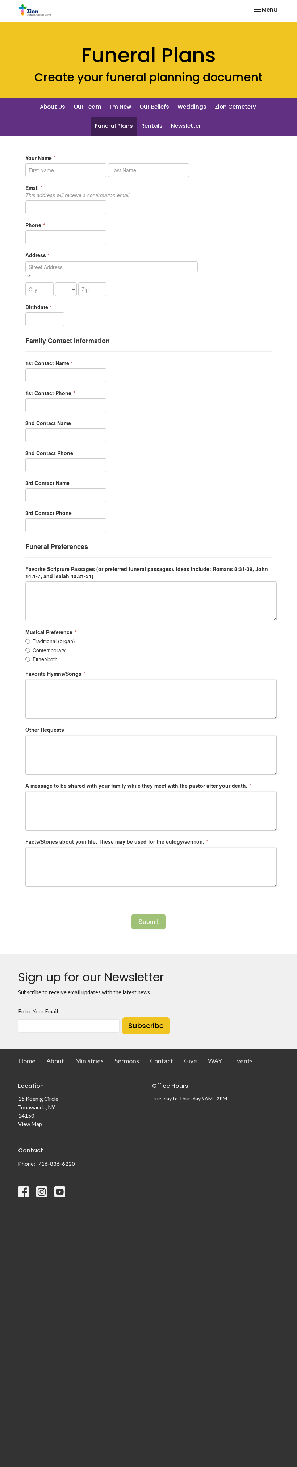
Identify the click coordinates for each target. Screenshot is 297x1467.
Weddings (191, 107)
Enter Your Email (38, 1011)
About (55, 1061)
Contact (161, 1061)
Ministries (89, 1061)
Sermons (126, 1061)
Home (26, 1061)
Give (190, 1061)
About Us (52, 107)
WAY (215, 1061)
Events (243, 1061)
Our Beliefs (154, 107)
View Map (30, 1124)
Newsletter (186, 126)
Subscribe (146, 1026)
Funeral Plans (114, 126)
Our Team (87, 107)
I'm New (120, 107)
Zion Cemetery (235, 107)
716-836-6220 (56, 1163)
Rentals (152, 126)
